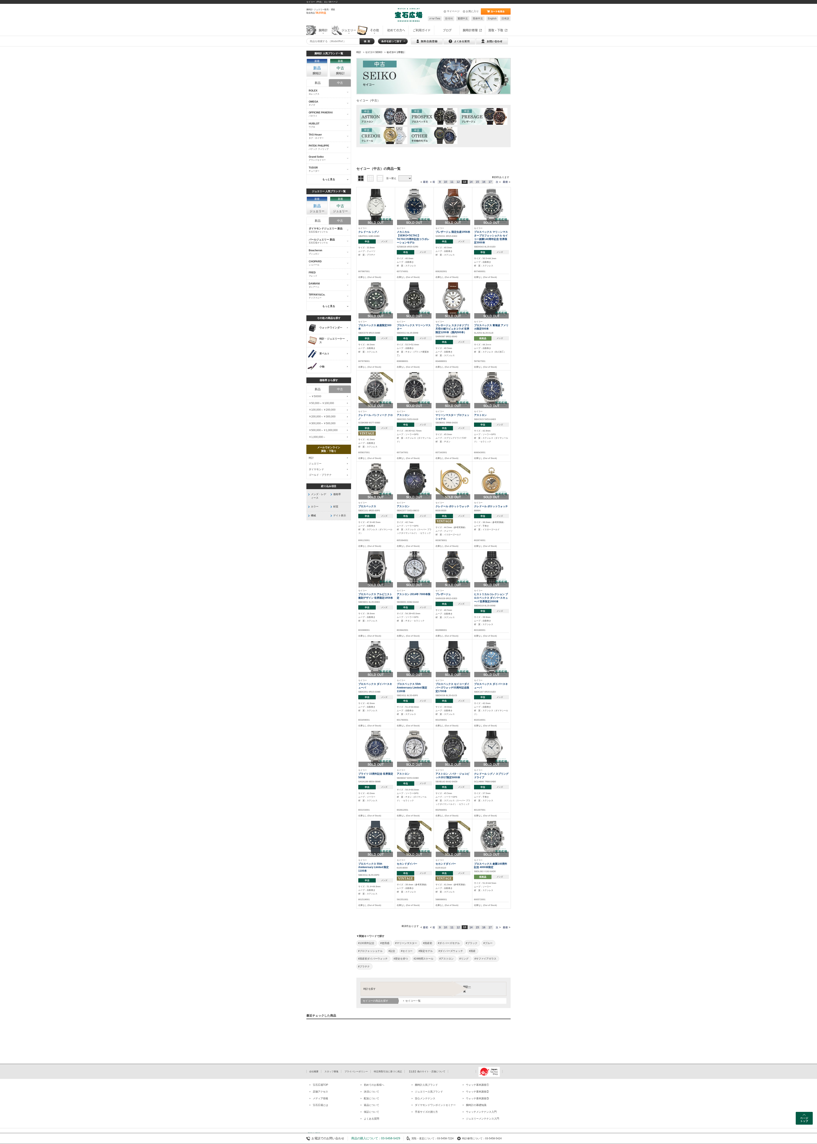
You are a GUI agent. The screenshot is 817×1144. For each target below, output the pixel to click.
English (492, 18)
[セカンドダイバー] (414, 837)
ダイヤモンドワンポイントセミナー (435, 1105)
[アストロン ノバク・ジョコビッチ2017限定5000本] (453, 748)
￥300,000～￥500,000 (322, 423)
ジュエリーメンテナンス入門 (482, 1118)
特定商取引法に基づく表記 (388, 1071)
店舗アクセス (320, 1091)
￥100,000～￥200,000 (322, 409)
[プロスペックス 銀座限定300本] (376, 299)
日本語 (505, 18)
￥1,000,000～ (317, 437)
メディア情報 (320, 1098)
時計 (311, 457)
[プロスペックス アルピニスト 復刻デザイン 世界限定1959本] (376, 568)
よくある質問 (371, 1118)
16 (483, 181)
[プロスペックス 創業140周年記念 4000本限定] (491, 837)
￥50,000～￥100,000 (321, 403)
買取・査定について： (424, 1138)
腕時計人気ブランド (426, 1084)
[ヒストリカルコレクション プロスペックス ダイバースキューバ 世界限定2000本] (491, 568)
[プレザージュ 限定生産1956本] (453, 205)
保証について (371, 1111)
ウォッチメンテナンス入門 (481, 1111)
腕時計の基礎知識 (476, 1105)
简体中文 (478, 18)
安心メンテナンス (425, 1098)
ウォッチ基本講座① (477, 1084)
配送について (371, 1098)
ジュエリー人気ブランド (429, 1091)
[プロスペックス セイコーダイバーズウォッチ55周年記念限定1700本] (453, 658)
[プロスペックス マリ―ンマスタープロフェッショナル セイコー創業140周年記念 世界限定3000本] (491, 205)
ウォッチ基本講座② (477, 1091)
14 (471, 181)
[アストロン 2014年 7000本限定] (414, 568)
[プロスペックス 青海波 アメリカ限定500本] (491, 299)
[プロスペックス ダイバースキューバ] (376, 658)
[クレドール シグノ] (376, 205)
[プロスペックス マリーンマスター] (414, 299)
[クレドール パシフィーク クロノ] (376, 389)
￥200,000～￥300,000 (322, 416)
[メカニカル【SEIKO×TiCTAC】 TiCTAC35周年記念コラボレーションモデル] (414, 205)
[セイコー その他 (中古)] (433, 135)
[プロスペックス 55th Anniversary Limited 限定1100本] (414, 658)
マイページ (453, 11)
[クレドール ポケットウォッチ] (453, 480)
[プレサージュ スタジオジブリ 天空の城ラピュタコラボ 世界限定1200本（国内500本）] (453, 299)
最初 (425, 181)
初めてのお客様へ (374, 1084)
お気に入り (472, 11)
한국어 (449, 18)
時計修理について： (473, 1138)
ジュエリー (315, 463)
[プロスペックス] (376, 480)
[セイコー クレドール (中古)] (383, 135)
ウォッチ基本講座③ (477, 1098)
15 (477, 181)
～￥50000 (315, 396)
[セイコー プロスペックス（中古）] (433, 116)
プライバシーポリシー (356, 1071)
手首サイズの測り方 (426, 1111)
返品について (371, 1105)
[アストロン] (414, 389)
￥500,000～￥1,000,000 (323, 430)
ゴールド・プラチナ (320, 474)
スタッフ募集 (331, 1071)
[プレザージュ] (453, 568)
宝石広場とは (320, 1105)
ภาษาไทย (434, 18)
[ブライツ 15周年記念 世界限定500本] (376, 748)
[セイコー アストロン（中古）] (383, 116)
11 (451, 181)
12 (458, 181)
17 (490, 181)
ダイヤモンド (316, 469)
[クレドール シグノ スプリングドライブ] (491, 748)
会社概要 (314, 1071)
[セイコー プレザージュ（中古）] (483, 116)
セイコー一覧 (413, 1000)
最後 (505, 181)
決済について (371, 1091)
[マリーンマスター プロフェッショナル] (453, 389)
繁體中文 (463, 18)
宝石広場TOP (320, 1084)
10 (445, 181)
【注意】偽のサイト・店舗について (426, 1071)
